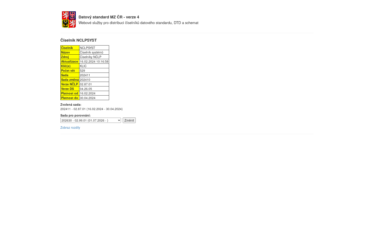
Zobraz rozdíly (70, 127)
